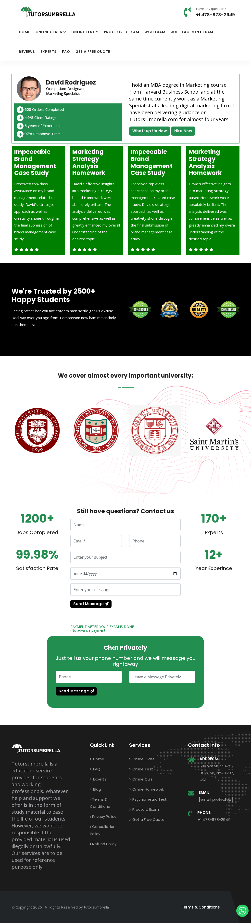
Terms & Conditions (201, 907)
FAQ (66, 51)
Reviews (27, 51)
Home (24, 31)
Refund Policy (104, 843)
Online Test (83, 31)
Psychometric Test (149, 799)
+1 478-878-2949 (215, 15)
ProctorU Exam (145, 809)
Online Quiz (141, 779)
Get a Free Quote (92, 51)
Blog (96, 789)
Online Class (49, 31)
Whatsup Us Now (149, 130)
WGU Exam (154, 31)
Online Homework (147, 789)
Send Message (89, 603)
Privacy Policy (104, 816)
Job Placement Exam (192, 31)
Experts (48, 51)
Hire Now (183, 130)
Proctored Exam (121, 31)
